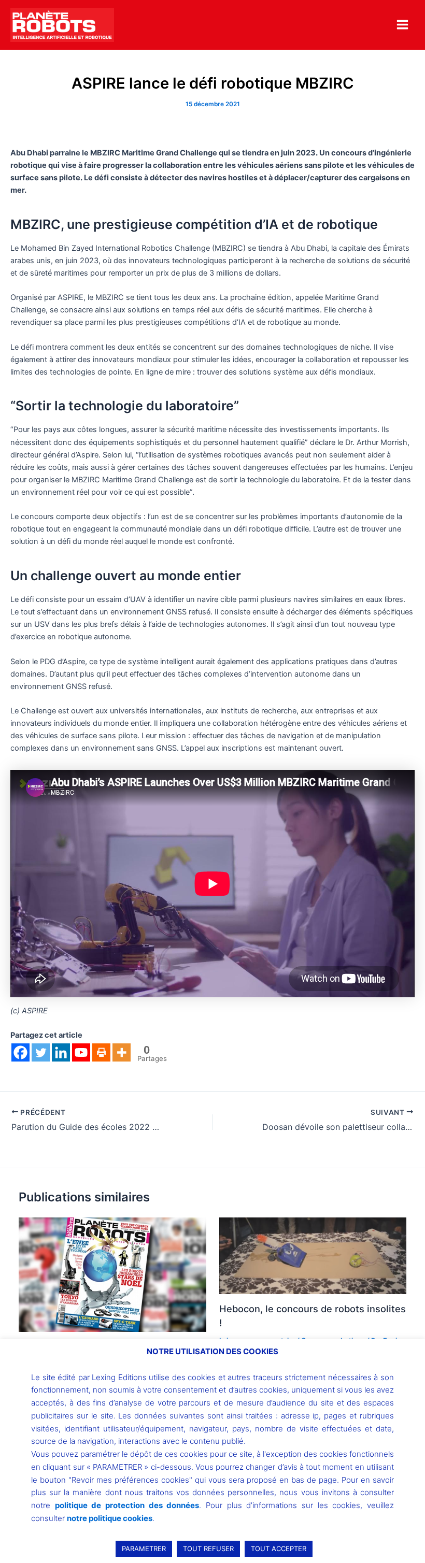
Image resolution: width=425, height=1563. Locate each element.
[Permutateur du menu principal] (402, 24)
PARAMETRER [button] (144, 1548)
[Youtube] (81, 1052)
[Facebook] (20, 1052)
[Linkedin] (61, 1052)
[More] (121, 1052)
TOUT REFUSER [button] (208, 1548)
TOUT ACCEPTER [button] (278, 1548)
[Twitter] (41, 1052)
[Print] (101, 1052)
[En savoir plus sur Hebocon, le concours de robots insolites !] (312, 1255)
